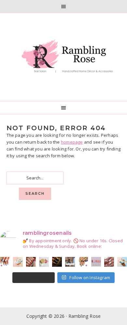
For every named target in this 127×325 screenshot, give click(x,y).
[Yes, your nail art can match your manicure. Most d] (109, 262)
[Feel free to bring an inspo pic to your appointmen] (57, 262)
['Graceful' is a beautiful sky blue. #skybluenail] (5, 262)
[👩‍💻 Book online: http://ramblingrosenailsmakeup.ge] (70, 262)
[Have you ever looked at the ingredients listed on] (44, 262)
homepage (72, 142)
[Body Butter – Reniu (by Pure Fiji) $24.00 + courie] (18, 262)
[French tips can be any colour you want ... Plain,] (83, 262)
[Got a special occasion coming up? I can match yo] (31, 262)
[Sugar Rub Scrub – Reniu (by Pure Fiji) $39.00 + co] (122, 262)
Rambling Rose (64, 57)
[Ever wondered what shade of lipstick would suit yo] (96, 262)
